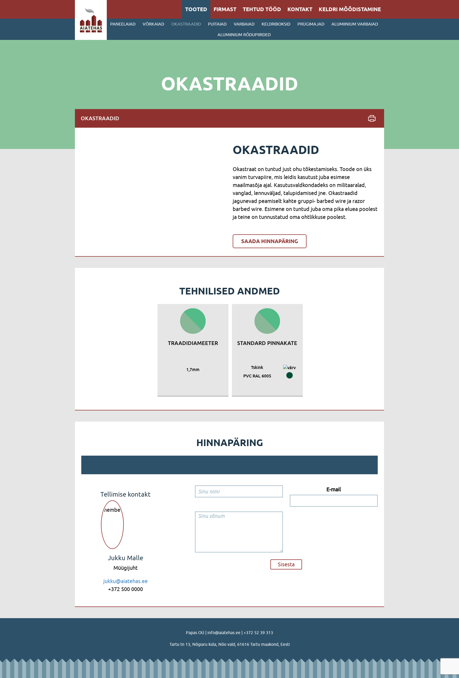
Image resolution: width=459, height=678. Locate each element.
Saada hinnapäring (269, 241)
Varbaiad (244, 24)
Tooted (196, 9)
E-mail (333, 489)
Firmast (225, 9)
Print (372, 118)
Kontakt (299, 9)
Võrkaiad (153, 24)
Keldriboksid (276, 24)
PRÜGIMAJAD (311, 24)
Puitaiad (217, 24)
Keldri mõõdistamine (350, 9)
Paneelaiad (122, 24)
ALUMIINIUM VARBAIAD (355, 24)
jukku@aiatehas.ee (125, 581)
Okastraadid (186, 24)
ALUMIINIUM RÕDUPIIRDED (244, 34)
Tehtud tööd (262, 9)
